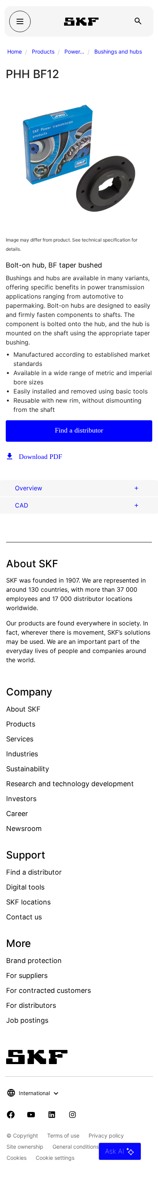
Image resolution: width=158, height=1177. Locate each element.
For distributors (31, 1005)
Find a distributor (79, 430)
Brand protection (34, 961)
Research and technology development (70, 784)
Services (19, 739)
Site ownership (25, 1146)
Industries (22, 754)
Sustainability (27, 769)
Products (43, 51)
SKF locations (28, 902)
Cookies (16, 1157)
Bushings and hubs (118, 51)
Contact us (24, 917)
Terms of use (63, 1135)
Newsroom (24, 828)
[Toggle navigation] (20, 21)
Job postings (27, 1020)
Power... (74, 51)
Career (17, 814)
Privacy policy (106, 1135)
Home (14, 51)
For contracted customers (48, 990)
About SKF (23, 709)
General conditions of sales (86, 1146)
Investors (21, 799)
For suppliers (27, 975)
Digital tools (25, 887)
